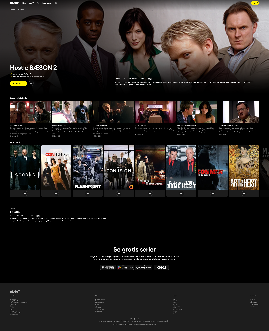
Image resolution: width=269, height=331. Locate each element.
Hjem (24, 3)
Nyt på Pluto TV (14, 301)
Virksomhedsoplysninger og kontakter (110, 321)
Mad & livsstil (14, 314)
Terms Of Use (125, 321)
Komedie (97, 301)
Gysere (97, 306)
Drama (12, 307)
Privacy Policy (134, 321)
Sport (11, 306)
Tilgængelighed (254, 304)
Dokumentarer (99, 302)
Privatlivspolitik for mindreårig (161, 321)
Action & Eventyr (100, 299)
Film (38, 3)
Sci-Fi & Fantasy (177, 309)
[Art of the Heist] (244, 171)
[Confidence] (56, 171)
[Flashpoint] (88, 171)
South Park (13, 304)
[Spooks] (25, 171)
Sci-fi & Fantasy (99, 309)
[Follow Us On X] (131, 319)
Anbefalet (13, 299)
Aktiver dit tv (253, 302)
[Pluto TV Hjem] (15, 2)
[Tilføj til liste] (31, 83)
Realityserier (13, 311)
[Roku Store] (161, 267)
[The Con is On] (119, 171)
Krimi (174, 302)
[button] (21, 98)
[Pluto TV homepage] (15, 291)
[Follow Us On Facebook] (134, 319)
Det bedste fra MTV (15, 313)
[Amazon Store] (143, 267)
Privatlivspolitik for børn (145, 321)
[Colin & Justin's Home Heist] (181, 171)
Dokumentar (176, 306)
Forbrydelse (98, 311)
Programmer (47, 3)
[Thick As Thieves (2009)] (150, 171)
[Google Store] (125, 267)
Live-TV (31, 3)
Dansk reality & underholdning (18, 302)
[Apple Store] (107, 267)
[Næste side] (264, 171)
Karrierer (252, 299)
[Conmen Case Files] (213, 171)
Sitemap (252, 306)
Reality (174, 307)
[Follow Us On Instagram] (138, 319)
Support (252, 301)
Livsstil (175, 311)
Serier (175, 296)
